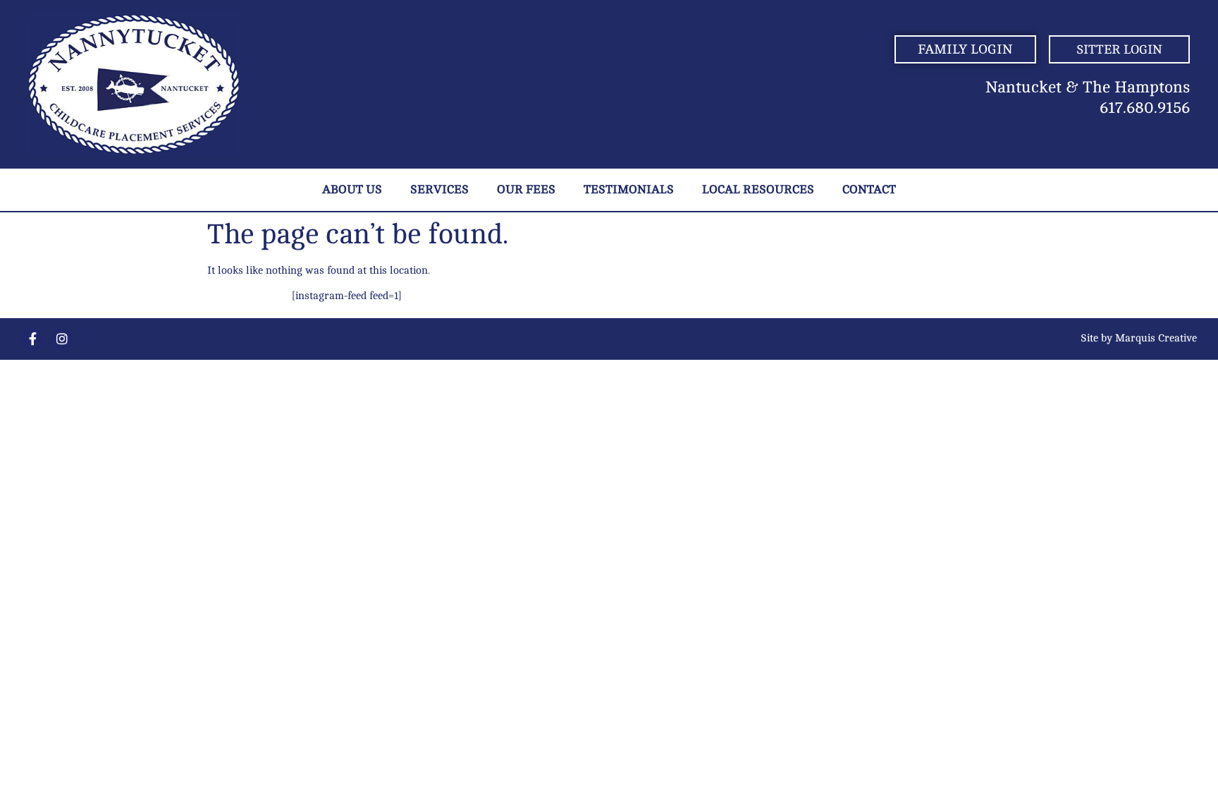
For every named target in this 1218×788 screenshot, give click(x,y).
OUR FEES (526, 189)
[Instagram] (61, 338)
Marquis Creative (1156, 338)
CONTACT (869, 189)
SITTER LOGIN (1119, 49)
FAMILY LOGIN (965, 49)
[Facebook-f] (32, 338)
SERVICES (439, 189)
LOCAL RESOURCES (758, 189)
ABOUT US (352, 189)
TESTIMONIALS (629, 189)
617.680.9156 (1145, 108)
